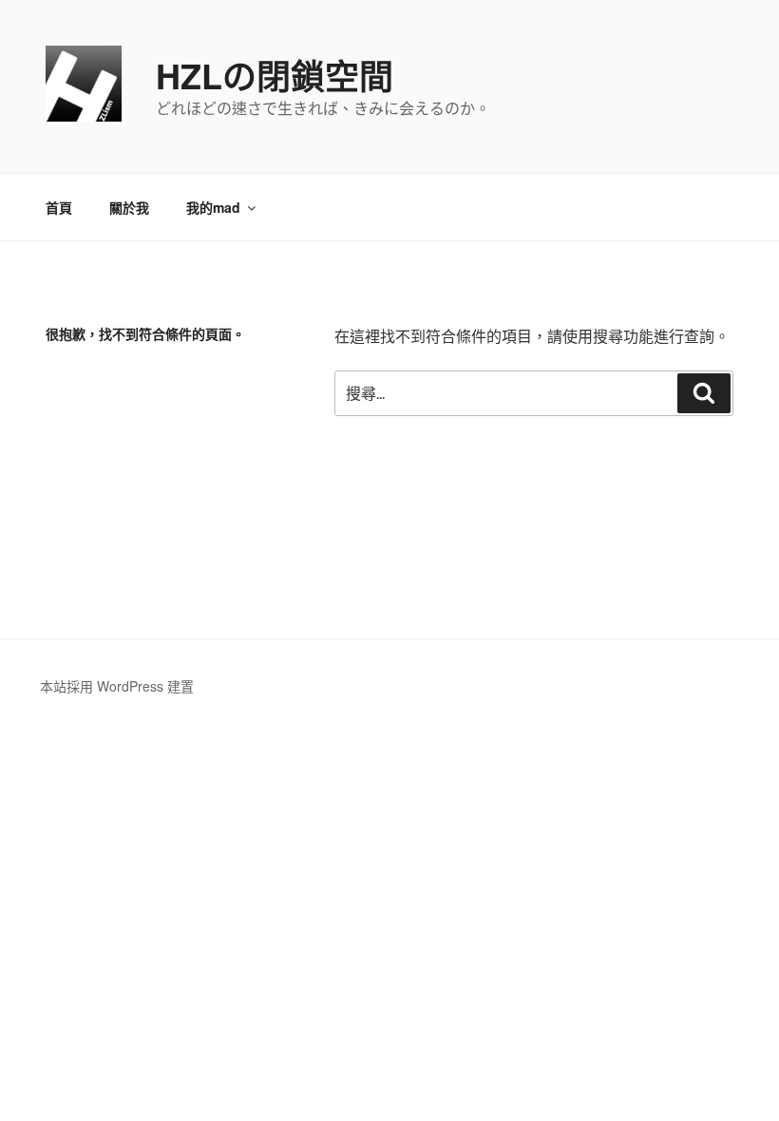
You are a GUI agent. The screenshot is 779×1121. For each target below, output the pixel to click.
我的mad (213, 207)
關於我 (129, 207)
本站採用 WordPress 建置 (117, 685)
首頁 (59, 207)
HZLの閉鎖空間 (274, 75)
